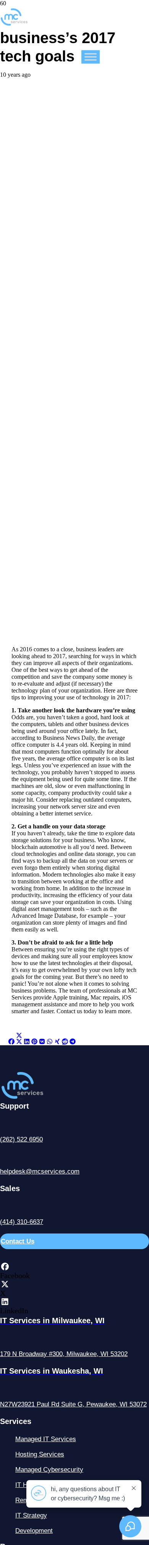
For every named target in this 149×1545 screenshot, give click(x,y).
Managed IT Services (45, 1439)
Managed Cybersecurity (49, 1469)
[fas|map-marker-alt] (74, 1339)
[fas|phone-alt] (74, 1124)
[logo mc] (37, 1097)
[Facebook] (5, 1266)
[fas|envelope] (74, 1156)
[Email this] (4, 1041)
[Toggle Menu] (90, 56)
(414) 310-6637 (21, 1221)
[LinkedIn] (5, 1302)
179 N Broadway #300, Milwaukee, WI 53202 (64, 1354)
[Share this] (11, 1041)
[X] (5, 1284)
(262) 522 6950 (21, 1139)
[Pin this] (34, 1041)
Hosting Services (39, 1454)
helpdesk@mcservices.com (39, 1171)
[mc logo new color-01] (14, 22)
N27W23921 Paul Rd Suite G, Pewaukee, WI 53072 (73, 1404)
